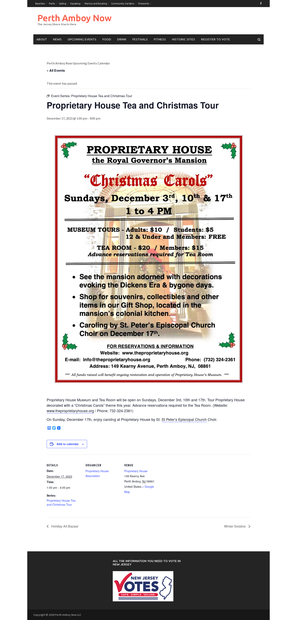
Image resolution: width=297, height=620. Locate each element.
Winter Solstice (235, 526)
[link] (184, 419)
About (41, 39)
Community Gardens (122, 3)
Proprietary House (135, 471)
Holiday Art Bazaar (64, 526)
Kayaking (75, 3)
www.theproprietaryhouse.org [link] (70, 410)
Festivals (140, 39)
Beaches (40, 3)
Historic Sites (183, 39)
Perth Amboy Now (74, 18)
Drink (121, 39)
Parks (52, 3)
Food (106, 39)
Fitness (160, 39)
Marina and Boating (95, 3)
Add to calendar (68, 444)
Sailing (62, 3)
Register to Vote (215, 39)
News (57, 39)
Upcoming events (82, 39)
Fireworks (143, 3)
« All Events (56, 70)
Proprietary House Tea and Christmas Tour (61, 502)
